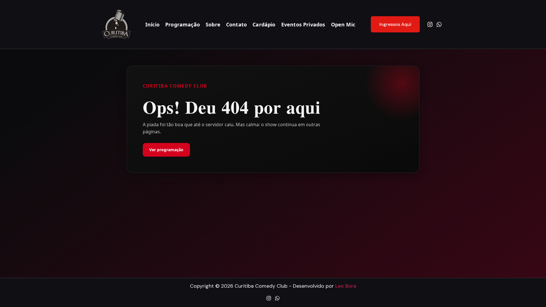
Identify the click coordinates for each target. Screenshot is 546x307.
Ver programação (166, 149)
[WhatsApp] (439, 24)
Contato (236, 24)
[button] (392, 24)
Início (152, 24)
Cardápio (264, 24)
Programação (182, 24)
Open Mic (343, 24)
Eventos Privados (303, 24)
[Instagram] (430, 24)
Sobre (213, 24)
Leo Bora (345, 286)
